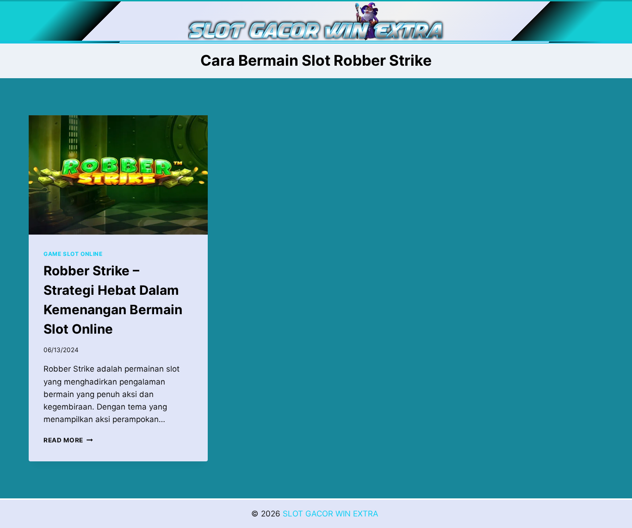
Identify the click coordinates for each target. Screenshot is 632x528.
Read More (68, 440)
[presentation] (118, 175)
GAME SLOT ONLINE (73, 253)
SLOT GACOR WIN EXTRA (332, 513)
